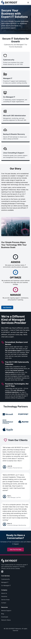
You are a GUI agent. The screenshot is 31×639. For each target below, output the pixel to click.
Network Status (6, 620)
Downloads (4, 617)
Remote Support (6, 610)
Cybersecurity (5, 579)
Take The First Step (15, 549)
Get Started (7, 307)
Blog (2, 613)
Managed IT (4, 582)
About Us (4, 593)
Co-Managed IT (6, 585)
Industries (4, 596)
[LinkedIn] (2, 572)
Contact (3, 603)
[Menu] (28, 2)
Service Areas (5, 599)
